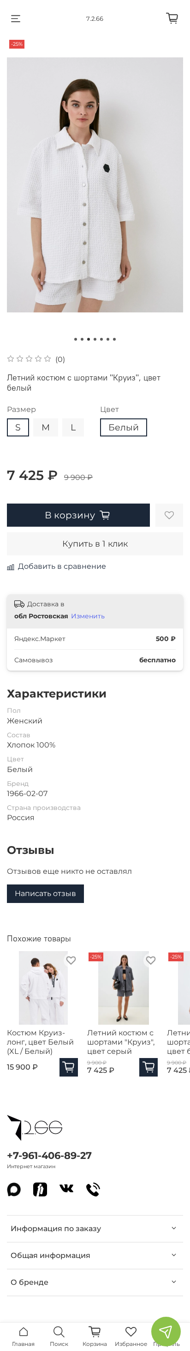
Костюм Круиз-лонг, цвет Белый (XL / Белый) (40, 1041)
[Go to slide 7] (114, 339)
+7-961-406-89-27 (49, 1155)
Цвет (109, 409)
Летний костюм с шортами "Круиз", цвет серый (120, 1041)
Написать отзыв (45, 893)
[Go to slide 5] (101, 339)
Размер (21, 409)
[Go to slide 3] (88, 339)
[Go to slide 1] (75, 339)
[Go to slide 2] (82, 339)
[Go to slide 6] (108, 339)
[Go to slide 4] (95, 339)
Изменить (88, 616)
